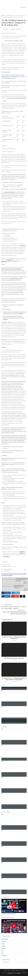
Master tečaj (3, 941)
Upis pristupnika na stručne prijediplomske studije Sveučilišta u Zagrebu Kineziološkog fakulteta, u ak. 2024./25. (13, 687)
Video (2, 953)
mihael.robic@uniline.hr (10, 192)
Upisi (2, 950)
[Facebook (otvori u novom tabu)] (13, 2)
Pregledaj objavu (18, 580)
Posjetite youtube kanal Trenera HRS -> (9, 913)
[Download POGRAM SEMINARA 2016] (8, 578)
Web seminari (4, 955)
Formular (13, 970)
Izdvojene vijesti (4, 939)
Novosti (13, 29)
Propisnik (21, 970)
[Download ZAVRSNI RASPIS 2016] (7, 585)
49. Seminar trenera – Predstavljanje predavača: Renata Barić (14, 637)
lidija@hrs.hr (23, 245)
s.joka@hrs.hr (22, 553)
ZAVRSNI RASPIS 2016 (19, 585)
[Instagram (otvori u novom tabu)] (15, 2)
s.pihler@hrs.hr (6, 556)
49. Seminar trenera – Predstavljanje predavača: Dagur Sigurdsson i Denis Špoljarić (14, 678)
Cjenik (9, 970)
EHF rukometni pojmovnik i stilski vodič (14, 658)
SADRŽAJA (18, 973)
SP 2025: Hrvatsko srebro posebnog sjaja (11, 759)
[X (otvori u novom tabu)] (11, 2)
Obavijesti (3, 946)
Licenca (17, 970)
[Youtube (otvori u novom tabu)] (16, 2)
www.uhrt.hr (10, 259)
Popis (6, 970)
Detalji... (25, 583)
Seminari (19, 29)
